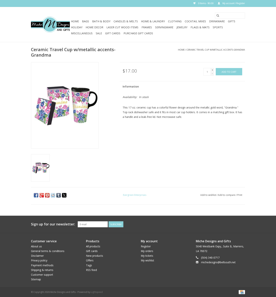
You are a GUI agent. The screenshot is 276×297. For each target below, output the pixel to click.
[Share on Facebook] (36, 195)
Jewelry (181, 27)
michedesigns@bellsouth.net (218, 262)
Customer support (42, 274)
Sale (99, 33)
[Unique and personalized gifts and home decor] (50, 24)
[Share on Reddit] (53, 195)
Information (131, 86)
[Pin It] (47, 195)
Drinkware (217, 21)
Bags (85, 21)
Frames (147, 27)
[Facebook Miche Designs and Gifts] (235, 224)
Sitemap (36, 279)
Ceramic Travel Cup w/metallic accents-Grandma (215, 49)
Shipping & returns (42, 270)
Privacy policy (39, 260)
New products (94, 255)
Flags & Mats (200, 27)
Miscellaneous (82, 33)
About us (36, 246)
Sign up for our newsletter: (53, 224)
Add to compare (227, 195)
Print (239, 195)
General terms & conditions (47, 251)
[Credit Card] (241, 291)
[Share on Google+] (41, 195)
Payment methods (42, 265)
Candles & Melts (126, 21)
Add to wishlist (208, 195)
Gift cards (112, 33)
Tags (89, 265)
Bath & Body (101, 21)
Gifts (231, 21)
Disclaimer (37, 255)
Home (75, 21)
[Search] (218, 16)
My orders (147, 251)
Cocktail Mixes (195, 21)
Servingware (164, 27)
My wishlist (147, 260)
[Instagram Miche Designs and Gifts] (242, 224)
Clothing (175, 21)
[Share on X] (64, 195)
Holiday (76, 27)
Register (146, 246)
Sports (218, 27)
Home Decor (94, 27)
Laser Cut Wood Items (122, 27)
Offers (90, 260)
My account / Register (233, 3)
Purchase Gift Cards (138, 33)
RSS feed (91, 270)
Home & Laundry (153, 21)
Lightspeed (97, 292)
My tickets (147, 255)
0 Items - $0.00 (206, 3)
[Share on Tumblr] (58, 195)
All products (93, 246)
